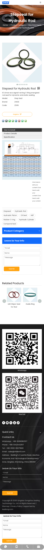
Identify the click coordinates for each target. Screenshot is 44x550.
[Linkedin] (7, 422)
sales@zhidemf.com (16, 451)
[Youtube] (14, 422)
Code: (4, 105)
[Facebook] (3, 422)
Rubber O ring (9, 219)
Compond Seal (10, 224)
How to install (9, 130)
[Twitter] (10, 422)
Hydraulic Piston (10, 215)
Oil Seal (24, 215)
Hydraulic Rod (20, 211)
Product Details (10, 133)
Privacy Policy (16, 506)
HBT (32, 215)
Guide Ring (30, 304)
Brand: (4, 102)
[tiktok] (18, 422)
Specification (9, 137)
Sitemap (5, 506)
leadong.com (7, 509)
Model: (5, 98)
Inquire (16, 114)
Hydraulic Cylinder (26, 219)
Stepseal (7, 211)
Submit (12, 269)
